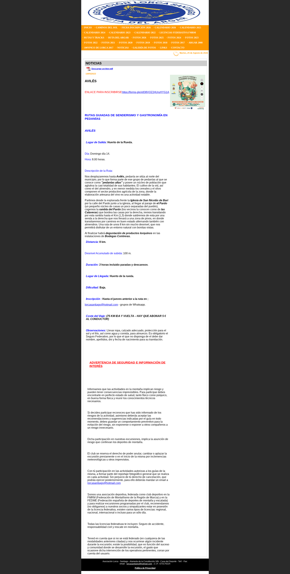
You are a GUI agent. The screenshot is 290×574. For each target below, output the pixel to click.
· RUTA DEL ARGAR (118, 37)
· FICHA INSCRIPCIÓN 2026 (135, 27)
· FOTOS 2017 (177, 42)
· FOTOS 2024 (173, 37)
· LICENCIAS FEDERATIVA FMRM (177, 32)
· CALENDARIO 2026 (164, 27)
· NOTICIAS (122, 47)
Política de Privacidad (145, 568)
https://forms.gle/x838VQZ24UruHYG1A (145, 92)
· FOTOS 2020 (124, 42)
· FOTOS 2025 (156, 37)
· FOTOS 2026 (138, 37)
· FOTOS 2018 (159, 42)
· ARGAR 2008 (195, 42)
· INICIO (87, 27)
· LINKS (162, 47)
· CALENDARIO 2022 (144, 32)
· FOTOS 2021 (107, 42)
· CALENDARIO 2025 (189, 27)
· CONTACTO (177, 47)
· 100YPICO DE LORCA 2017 (98, 47)
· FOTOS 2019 (142, 42)
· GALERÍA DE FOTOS (143, 47)
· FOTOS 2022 (90, 42)
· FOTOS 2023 (191, 37)
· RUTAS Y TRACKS (93, 37)
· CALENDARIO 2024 (94, 32)
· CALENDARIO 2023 (119, 32)
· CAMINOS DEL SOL (106, 27)
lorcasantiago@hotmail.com (104, 483)
